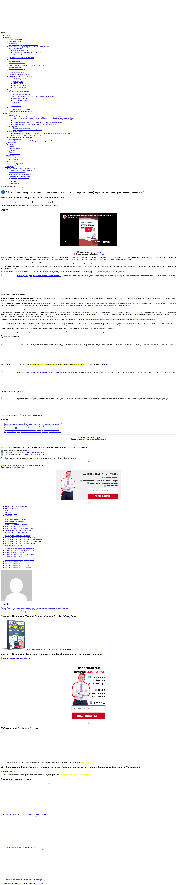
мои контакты (14, 183)
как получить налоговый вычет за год (18, 536)
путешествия (17, 102)
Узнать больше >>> (39, 415)
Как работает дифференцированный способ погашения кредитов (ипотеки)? (30, 428)
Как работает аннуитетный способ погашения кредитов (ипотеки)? (27, 426)
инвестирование (14, 61)
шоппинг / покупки (20, 54)
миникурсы (13, 126)
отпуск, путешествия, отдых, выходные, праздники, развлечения (31, 96)
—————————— (17, 59)
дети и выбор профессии (21, 80)
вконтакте (41, 452)
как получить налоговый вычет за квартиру (20, 537)
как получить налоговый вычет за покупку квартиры (23, 539)
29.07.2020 (4, 187)
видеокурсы (13, 115)
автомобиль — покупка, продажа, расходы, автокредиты (29, 47)
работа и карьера (15, 67)
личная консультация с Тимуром (20, 137)
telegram (12, 150)
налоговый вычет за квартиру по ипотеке (19, 549)
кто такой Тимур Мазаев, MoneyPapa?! (22, 168)
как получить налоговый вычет (16, 534)
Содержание (9, 156)
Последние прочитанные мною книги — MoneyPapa (23, 880)
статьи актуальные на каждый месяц (22, 111)
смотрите (84, 439)
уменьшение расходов (20, 50)
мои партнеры (14, 181)
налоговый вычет (11, 547)
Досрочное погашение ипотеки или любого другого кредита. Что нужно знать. (31, 430)
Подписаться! (88, 715)
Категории (8, 37)
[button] (97, 475)
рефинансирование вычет (14, 561)
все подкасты (13, 159)
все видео (12, 161)
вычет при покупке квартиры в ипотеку (19, 528)
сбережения (13, 43)
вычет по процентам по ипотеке (16, 525)
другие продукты (15, 139)
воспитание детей (19, 78)
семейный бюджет (15, 39)
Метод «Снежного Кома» (22, 128)
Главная (7, 35)
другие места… (14, 154)
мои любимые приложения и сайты (21, 174)
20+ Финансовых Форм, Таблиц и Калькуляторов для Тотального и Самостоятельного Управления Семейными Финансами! (56, 141)
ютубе (24, 452)
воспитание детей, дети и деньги (20, 76)
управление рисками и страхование (21, 58)
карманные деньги (19, 85)
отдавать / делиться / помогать (19, 109)
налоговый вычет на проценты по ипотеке (20, 550)
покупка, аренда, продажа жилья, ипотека (23, 45)
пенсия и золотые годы (17, 69)
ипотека (8, 512)
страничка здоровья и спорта (19, 178)
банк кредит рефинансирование (16, 519)
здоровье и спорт (15, 106)
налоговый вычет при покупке (16, 556)
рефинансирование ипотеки (15, 563)
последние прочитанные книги (20, 176)
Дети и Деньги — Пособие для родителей (27, 135)
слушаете (93, 439)
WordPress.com (43, 883)
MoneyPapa (20, 467)
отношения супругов (16, 72)
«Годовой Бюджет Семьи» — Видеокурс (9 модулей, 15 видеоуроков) (37, 122)
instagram (12, 146)
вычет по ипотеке (11, 523)
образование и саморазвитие (19, 91)
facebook (12, 152)
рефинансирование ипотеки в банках (18, 567)
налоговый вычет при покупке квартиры (19, 560)
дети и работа (18, 83)
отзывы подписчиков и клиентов (20, 170)
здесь (99, 252)
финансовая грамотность (22, 95)
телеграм (31, 452)
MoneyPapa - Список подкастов (16, 506)
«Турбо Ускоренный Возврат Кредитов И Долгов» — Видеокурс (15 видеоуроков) (42, 117)
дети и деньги (18, 82)
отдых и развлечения (20, 100)
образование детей (19, 87)
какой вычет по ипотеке (13, 545)
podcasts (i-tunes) (14, 148)
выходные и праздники (21, 98)
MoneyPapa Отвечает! (16, 165)
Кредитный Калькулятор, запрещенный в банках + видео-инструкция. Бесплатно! (32, 432)
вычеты (7, 510)
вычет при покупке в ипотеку (15, 526)
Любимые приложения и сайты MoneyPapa (20, 847)
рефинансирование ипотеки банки (17, 565)
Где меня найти (10, 143)
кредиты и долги (15, 41)
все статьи (12, 157)
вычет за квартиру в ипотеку (15, 521)
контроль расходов (15, 48)
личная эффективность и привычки (25, 93)
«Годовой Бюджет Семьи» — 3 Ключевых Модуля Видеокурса (35, 124)
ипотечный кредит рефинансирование (18, 530)
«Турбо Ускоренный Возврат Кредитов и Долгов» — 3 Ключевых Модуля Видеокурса (43, 119)
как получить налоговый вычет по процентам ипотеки (24, 541)
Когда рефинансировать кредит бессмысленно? (23, 309)
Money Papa (20, 187)
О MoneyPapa (9, 167)
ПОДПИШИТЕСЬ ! (103, 496)
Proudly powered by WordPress (11, 883)
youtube (11, 144)
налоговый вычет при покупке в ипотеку (19, 558)
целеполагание (14, 56)
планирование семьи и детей (19, 74)
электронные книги (16, 132)
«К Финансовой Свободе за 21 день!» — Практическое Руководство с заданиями (41, 133)
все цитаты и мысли (16, 163)
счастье (11, 104)
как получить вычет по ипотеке (16, 532)
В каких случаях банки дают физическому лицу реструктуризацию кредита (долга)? (33, 424)
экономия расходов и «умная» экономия (27, 52)
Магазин (8, 113)
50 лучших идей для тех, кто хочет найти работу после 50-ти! (26, 814)
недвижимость (10, 516)
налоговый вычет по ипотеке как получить (20, 554)
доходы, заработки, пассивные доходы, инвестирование (28, 65)
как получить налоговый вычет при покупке (20, 543)
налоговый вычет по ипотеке (15, 552)
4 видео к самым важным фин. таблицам (27, 130)
